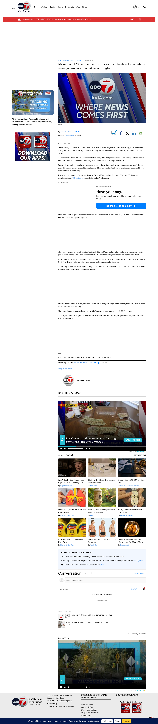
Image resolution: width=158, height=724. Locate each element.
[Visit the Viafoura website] (141, 634)
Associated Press (65, 132)
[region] (102, 603)
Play (78, 7)
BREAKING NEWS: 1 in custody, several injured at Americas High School (63, 19)
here (102, 564)
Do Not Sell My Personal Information (60, 706)
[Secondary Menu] (15, 7)
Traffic (52, 7)
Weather (44, 7)
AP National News (80, 363)
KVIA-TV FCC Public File (57, 701)
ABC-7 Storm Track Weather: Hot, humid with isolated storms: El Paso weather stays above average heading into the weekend (32, 122)
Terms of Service (53, 695)
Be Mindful (69, 7)
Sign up (142, 573)
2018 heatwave (77, 178)
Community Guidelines (55, 698)
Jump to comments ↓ (65, 369)
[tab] (64, 589)
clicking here (138, 561)
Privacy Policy (65, 695)
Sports (60, 7)
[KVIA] (24, 7)
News (36, 7)
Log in (137, 573)
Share (84, 7)
